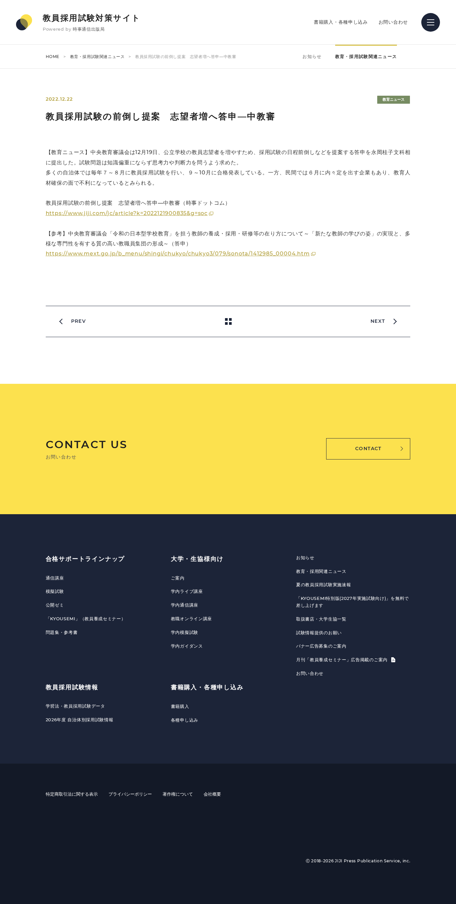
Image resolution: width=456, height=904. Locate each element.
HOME (52, 56)
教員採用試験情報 (72, 687)
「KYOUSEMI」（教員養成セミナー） (86, 618)
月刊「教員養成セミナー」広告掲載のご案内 (342, 659)
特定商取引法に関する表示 (72, 794)
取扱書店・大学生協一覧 (321, 619)
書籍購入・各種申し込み (341, 22)
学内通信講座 (184, 605)
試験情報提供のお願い (319, 632)
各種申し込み (184, 720)
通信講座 (55, 578)
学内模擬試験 (184, 632)
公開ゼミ (55, 605)
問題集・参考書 (62, 632)
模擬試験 (55, 591)
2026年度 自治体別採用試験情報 (79, 719)
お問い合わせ (393, 22)
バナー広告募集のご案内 (321, 646)
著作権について (178, 794)
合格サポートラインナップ (85, 559)
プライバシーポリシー (130, 794)
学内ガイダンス (187, 646)
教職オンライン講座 (191, 618)
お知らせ (311, 56)
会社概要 (212, 794)
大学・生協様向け (197, 559)
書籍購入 (180, 706)
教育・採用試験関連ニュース (97, 56)
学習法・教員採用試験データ (75, 706)
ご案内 (178, 578)
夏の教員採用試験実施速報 (323, 584)
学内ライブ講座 (187, 591)
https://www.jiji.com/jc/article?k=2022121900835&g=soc (127, 213)
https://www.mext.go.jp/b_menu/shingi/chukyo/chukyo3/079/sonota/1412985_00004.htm (178, 253)
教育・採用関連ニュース (321, 571)
